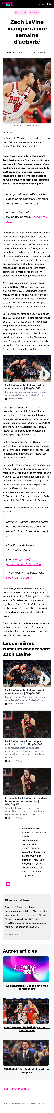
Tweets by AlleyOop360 (16, 1089)
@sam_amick (20, 559)
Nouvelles (20, 12)
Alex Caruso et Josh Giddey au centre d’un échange (27, 1029)
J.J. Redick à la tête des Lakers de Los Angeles (27, 1071)
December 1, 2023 (17, 577)
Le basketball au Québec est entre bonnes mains (27, 987)
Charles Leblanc (14, 52)
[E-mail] (8, 884)
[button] (38, 4)
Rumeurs (34, 12)
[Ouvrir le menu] (50, 1106)
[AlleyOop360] (7, 4)
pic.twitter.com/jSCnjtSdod (23, 564)
